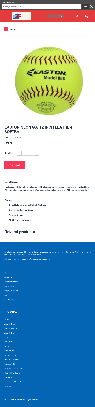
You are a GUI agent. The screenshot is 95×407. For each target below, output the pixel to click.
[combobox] (55, 16)
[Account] (78, 15)
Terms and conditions (11, 282)
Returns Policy (9, 300)
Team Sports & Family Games (14, 382)
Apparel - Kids (9, 333)
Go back (13, 29)
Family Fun (8, 342)
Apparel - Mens (9, 324)
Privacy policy (9, 286)
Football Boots (9, 351)
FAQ (6, 295)
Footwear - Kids (9, 364)
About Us (7, 273)
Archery (7, 319)
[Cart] (86, 16)
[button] (91, 6)
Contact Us (8, 277)
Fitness (6, 346)
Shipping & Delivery (11, 291)
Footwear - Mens (10, 355)
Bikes (6, 337)
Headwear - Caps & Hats (13, 368)
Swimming (8, 377)
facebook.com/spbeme (22, 259)
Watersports (8, 386)
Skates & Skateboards (12, 373)
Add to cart (15, 165)
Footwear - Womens (11, 360)
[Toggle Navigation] (7, 16)
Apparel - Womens (10, 328)
